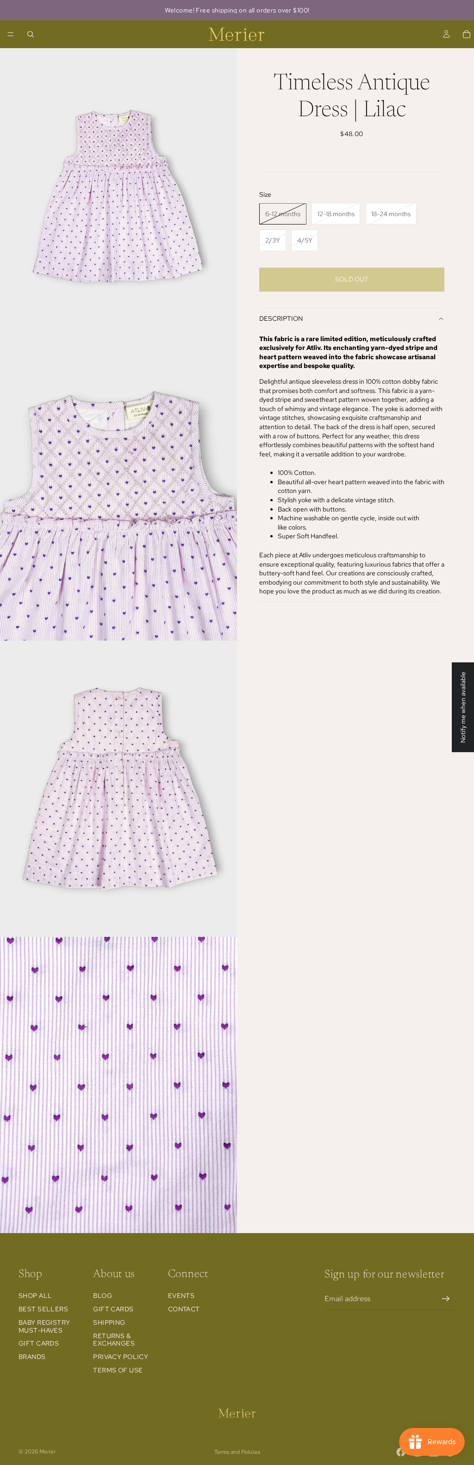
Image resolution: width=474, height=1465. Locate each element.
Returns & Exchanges (114, 1340)
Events (181, 1295)
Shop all (35, 1295)
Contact (184, 1309)
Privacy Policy (120, 1357)
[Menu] (10, 34)
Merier (47, 1451)
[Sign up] (445, 1299)
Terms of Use (118, 1370)
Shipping (109, 1322)
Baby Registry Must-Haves (44, 1326)
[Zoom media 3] (118, 789)
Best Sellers (43, 1309)
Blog (102, 1295)
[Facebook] (400, 1452)
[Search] (30, 34)
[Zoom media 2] (118, 492)
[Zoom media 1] (118, 196)
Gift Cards (39, 1344)
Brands (32, 1357)
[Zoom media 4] (118, 1085)
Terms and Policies (237, 1452)
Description (281, 318)
